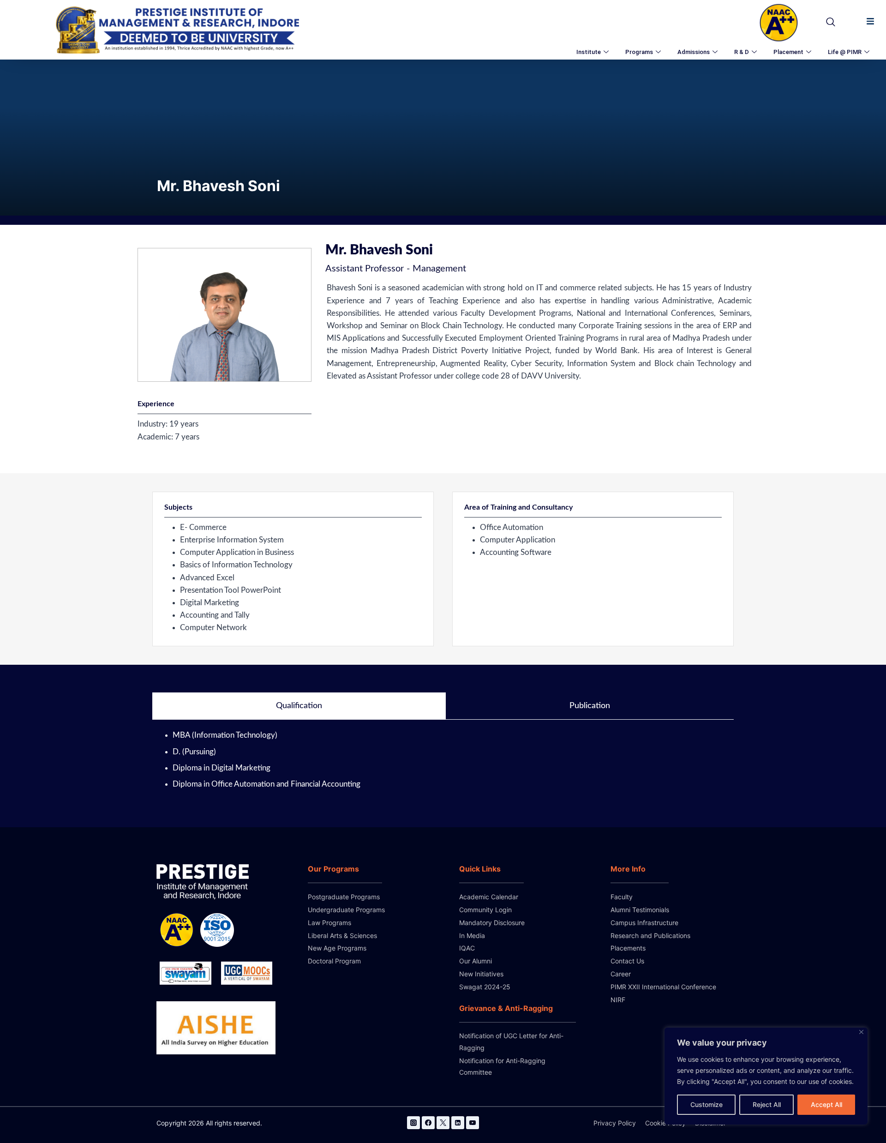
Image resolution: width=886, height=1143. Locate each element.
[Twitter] (443, 1122)
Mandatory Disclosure (492, 922)
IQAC (467, 948)
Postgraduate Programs (344, 897)
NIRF (618, 1000)
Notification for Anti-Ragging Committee (502, 1066)
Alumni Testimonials (640, 910)
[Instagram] (413, 1122)
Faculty (622, 897)
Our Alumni (475, 961)
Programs (639, 51)
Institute (588, 51)
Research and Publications (650, 935)
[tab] (299, 706)
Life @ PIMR (845, 51)
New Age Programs (337, 948)
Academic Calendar (488, 897)
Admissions (693, 51)
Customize (706, 1104)
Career (621, 974)
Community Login (485, 910)
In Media (472, 935)
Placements (628, 948)
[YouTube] (472, 1122)
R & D (741, 51)
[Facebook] (428, 1122)
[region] (766, 1076)
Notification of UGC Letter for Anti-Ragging (511, 1041)
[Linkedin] (457, 1122)
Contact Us (627, 961)
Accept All (826, 1104)
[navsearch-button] (828, 23)
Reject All (767, 1104)
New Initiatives (481, 974)
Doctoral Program (334, 961)
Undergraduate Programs (346, 910)
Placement (788, 51)
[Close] (861, 1032)
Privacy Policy (614, 1123)
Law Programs (329, 922)
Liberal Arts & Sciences (342, 935)
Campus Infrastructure (644, 922)
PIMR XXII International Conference (663, 987)
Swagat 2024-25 (484, 987)
